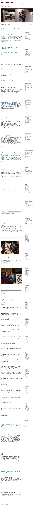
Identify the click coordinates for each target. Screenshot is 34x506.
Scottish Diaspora (27, 53)
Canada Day (26, 106)
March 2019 (26, 278)
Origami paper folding (28, 200)
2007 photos (26, 74)
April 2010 (26, 340)
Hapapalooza (26, 49)
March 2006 (26, 392)
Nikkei (25, 48)
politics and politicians (28, 207)
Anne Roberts (5, 143)
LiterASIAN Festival (27, 192)
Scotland (26, 222)
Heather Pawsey (3, 101)
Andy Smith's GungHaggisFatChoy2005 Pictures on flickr (10, 47)
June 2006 (26, 389)
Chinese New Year (27, 121)
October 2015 (26, 284)
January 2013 (26, 305)
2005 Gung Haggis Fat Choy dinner (12, 40)
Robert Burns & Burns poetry (28, 217)
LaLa (12, 100)
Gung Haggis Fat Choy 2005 (15, 54)
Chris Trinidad (3, 102)
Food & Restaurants (27, 139)
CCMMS (26, 36)
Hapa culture (26, 167)
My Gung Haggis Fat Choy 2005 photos (10, 219)
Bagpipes (26, 105)
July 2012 (26, 311)
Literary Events (27, 190)
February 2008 (26, 368)
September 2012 (27, 309)
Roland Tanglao (5, 41)
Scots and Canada (27, 54)
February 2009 (26, 355)
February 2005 (26, 406)
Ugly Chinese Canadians (28, 34)
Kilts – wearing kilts (27, 183)
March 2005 (26, 405)
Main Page (6, 212)
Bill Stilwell (5, 36)
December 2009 (27, 344)
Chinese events (27, 117)
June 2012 (26, 312)
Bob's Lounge (19, 435)
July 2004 (26, 413)
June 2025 (26, 257)
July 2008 (26, 362)
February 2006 (26, 393)
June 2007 (26, 376)
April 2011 (26, 327)
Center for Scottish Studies (28, 37)
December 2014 (27, 288)
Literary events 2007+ (27, 191)
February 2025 (26, 260)
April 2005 (26, 404)
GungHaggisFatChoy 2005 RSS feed (15, 231)
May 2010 (26, 339)
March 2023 (26, 268)
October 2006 (26, 385)
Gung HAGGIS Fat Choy (7, 2)
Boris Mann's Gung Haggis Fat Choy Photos (11, 64)
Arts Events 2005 (27, 98)
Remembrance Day (27, 210)
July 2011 (26, 324)
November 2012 (27, 307)
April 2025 (26, 258)
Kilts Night (26, 184)
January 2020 (26, 276)
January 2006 (26, 394)
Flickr (15, 230)
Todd (13, 213)
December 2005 (27, 395)
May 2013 (26, 301)
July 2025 (26, 256)
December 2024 (27, 262)
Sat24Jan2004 (26, 221)
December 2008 (27, 357)
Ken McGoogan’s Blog (27, 39)
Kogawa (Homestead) (27, 33)
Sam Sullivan (17, 142)
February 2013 (26, 304)
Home (2, 6)
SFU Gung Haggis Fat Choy (28, 227)
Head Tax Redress (27, 170)
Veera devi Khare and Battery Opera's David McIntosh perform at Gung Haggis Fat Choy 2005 (11, 425)
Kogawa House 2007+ (27, 187)
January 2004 (26, 420)
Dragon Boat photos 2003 (28, 127)
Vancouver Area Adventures (28, 242)
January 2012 (26, 318)
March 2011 (26, 328)
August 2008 (26, 361)
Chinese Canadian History (28, 116)
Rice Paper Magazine (27, 31)
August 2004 (26, 412)
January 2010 (26, 343)
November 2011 (27, 320)
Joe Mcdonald (26, 52)
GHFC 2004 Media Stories (28, 143)
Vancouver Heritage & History (29, 243)
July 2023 (26, 267)
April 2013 (26, 302)
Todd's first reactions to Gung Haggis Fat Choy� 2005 (10, 81)
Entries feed (26, 427)
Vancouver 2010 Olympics (28, 241)
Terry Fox (26, 233)
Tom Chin (12, 111)
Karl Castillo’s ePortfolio (28, 55)
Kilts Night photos (27, 185)
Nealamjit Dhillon (18, 101)
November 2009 (27, 345)
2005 (25, 65)
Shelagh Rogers (8, 103)
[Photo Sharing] (5, 223)
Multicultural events (27, 194)
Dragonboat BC (27, 38)
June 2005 (26, 402)
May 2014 (26, 290)
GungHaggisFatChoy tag (4, 231)
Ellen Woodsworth (15, 143)
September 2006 (27, 386)
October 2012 (26, 308)
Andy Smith (5, 54)
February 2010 (26, 342)
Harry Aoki (6, 102)
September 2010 (27, 335)
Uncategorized (27, 239)
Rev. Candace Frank (15, 157)
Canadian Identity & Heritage (28, 108)
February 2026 (26, 253)
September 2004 (27, 411)
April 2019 (26, 277)
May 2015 (26, 286)
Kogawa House (27, 32)
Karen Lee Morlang (27, 51)
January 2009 (26, 356)
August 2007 (26, 374)
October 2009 (26, 346)
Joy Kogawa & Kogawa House (28, 178)
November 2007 (27, 371)
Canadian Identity (27, 107)
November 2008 (27, 358)
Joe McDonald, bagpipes (28, 177)
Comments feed (27, 428)
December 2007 (27, 370)
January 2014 (26, 293)
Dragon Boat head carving (28, 125)
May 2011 (26, 326)
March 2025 (26, 259)
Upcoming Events (27, 240)
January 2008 (26, 369)
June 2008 (26, 363)
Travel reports (26, 237)
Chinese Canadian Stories (28, 43)
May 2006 (26, 390)
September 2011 (27, 322)
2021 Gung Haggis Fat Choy (28, 89)
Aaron (7, 37)
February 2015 (26, 287)
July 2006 (26, 388)
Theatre (26, 235)
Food (25, 138)
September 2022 (27, 270)
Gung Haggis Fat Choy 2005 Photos (13, 36)
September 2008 (27, 360)
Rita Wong (26, 41)
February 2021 (26, 274)
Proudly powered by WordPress (5, 504)
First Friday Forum (11, 460)
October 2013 (26, 296)
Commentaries (27, 122)
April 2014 (26, 291)
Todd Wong (26, 236)
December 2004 (27, 408)
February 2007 (26, 380)
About (5, 6)
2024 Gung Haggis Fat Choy (28, 93)
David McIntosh (14, 102)
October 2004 (26, 410)
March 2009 (26, 354)
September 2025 (27, 255)
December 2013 (27, 294)
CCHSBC (26, 35)
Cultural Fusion (27, 123)
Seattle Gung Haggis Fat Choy (29, 226)
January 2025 (26, 261)
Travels (26, 238)
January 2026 (26, 254)
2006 (25, 68)
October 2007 (26, 372)
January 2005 (26, 407)
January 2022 (26, 272)
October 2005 (26, 397)
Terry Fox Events (27, 234)
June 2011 (26, 325)
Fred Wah (6, 172)
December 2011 (27, 319)
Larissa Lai (26, 40)
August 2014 (26, 289)
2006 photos (26, 71)
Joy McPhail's (8, 135)
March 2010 (26, 341)
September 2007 (27, 373)
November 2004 (27, 409)
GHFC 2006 (26, 144)
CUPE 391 (26, 124)
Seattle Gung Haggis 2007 (28, 225)
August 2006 (26, 387)
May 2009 (26, 352)
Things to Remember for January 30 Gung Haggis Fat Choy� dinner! (10, 299)
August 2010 (26, 336)
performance (17, 445)
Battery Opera (9, 434)
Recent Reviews (10, 212)
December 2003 (27, 421)
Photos (26, 203)
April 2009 (26, 353)
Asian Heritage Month (27, 104)
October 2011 (26, 321)
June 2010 (26, 338)
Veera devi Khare (13, 101)
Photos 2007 (26, 204)
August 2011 (26, 323)
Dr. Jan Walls (15, 100)
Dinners (9, 6)
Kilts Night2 (26, 186)
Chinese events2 (27, 118)
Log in (25, 426)
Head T (26, 169)
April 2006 (26, 391)
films (25, 135)
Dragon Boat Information (28, 126)
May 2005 (26, 403)
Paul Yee (26, 42)
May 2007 (26, 377)
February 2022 (26, 271)
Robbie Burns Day (27, 216)
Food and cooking (27, 140)
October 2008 (26, 359)
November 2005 (27, 396)
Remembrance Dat (27, 209)
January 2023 (26, 269)
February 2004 (26, 419)
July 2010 (26, 337)
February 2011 (26, 329)
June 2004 (26, 414)
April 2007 (26, 378)
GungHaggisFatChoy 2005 (8, 230)
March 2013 (26, 303)
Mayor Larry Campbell (4, 121)
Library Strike (26, 188)
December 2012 (27, 306)
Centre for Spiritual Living (4, 158)
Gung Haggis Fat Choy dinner (28, 153)
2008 (25, 75)
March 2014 (26, 292)
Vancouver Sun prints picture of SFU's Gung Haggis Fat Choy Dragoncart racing (11, 472)
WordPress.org (27, 429)
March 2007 (26, 379)
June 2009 (26, 351)
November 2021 (27, 273)
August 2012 (26, 310)
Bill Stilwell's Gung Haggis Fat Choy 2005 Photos (10, 29)
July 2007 (26, 375)
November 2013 (27, 295)
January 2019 (26, 279)
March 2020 (26, 275)
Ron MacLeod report (27, 218)
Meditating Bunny (27, 50)
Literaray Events (27, 189)
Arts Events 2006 (27, 99)
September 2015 (27, 285)
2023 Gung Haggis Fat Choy (28, 92)
